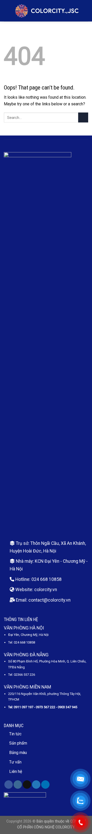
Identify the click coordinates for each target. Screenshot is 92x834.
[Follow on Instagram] (18, 784)
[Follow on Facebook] (8, 784)
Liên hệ (15, 771)
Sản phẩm (18, 743)
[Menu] (7, 10)
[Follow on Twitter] (36, 784)
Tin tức (15, 733)
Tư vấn (15, 762)
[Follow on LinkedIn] (45, 784)
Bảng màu (18, 752)
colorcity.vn (45, 589)
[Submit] (83, 117)
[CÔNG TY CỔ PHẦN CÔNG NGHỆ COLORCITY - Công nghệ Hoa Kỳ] (47, 10)
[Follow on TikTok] (27, 784)
